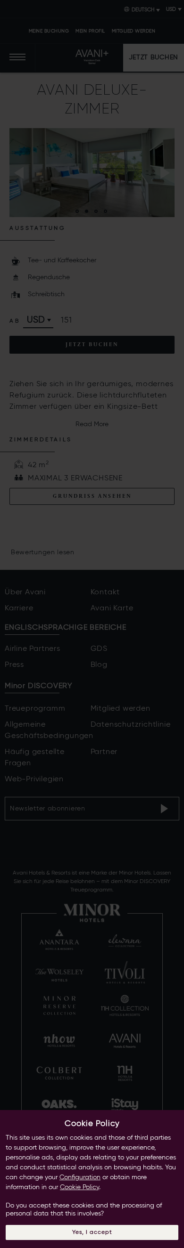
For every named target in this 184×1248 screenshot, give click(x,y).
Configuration (79, 1177)
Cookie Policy (79, 1187)
